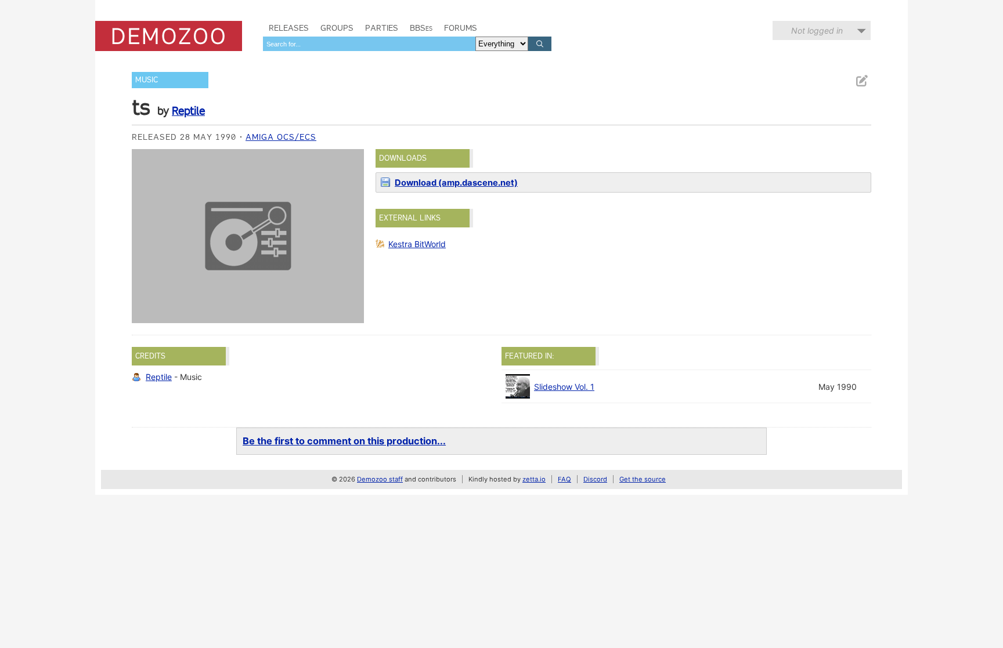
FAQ (564, 479)
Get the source (642, 479)
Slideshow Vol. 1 (564, 387)
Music (146, 80)
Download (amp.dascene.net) (456, 183)
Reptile (188, 111)
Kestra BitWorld (417, 244)
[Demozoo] (168, 36)
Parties (381, 28)
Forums (460, 28)
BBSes (421, 28)
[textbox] (369, 44)
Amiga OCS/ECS (281, 137)
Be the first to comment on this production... (344, 441)
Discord (595, 479)
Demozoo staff (380, 479)
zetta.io (534, 479)
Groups (336, 28)
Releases (289, 28)
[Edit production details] (861, 81)
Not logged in (817, 30)
